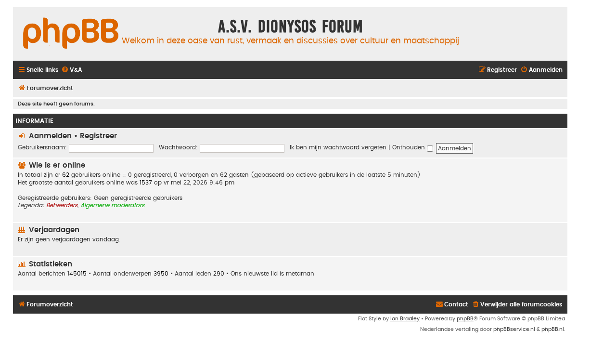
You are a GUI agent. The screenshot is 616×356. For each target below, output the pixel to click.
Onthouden (409, 147)
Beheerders (61, 205)
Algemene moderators (112, 205)
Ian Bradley (405, 318)
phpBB (465, 318)
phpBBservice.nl (514, 329)
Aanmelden (50, 136)
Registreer (98, 136)
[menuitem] (71, 70)
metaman (300, 274)
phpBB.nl (552, 329)
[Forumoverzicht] (70, 34)
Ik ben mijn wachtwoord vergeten (338, 147)
